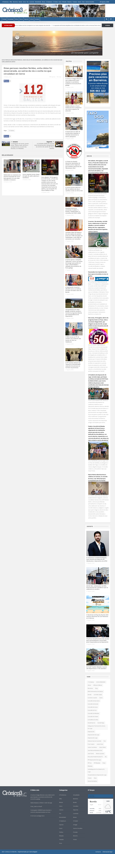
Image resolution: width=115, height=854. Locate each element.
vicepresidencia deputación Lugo (97, 775)
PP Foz (89, 763)
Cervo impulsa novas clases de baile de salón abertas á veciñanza (31, 176)
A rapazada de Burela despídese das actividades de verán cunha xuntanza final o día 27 (50, 25)
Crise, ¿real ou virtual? (36, 806)
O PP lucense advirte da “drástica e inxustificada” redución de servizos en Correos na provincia (73, 365)
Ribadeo (64, 2)
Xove (83, 2)
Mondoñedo (38, 2)
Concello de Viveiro (93, 716)
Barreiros (15, 2)
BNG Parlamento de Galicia (95, 691)
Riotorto (69, 2)
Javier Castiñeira (92, 747)
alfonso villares (97, 685)
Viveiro (79, 2)
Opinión (61, 825)
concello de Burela (93, 704)
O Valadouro (49, 2)
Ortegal (75, 825)
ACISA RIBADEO (100, 682)
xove (95, 778)
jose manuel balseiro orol (95, 750)
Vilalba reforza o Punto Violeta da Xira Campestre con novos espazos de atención (73, 108)
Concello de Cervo (93, 707)
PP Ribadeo (97, 763)
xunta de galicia (92, 781)
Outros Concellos (90, 2)
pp (105, 756)
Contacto (37, 19)
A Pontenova (5, 2)
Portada (4, 19)
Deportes (26, 19)
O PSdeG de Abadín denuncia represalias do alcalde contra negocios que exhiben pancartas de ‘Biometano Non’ (73, 165)
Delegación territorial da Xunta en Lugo (96, 727)
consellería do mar (93, 719)
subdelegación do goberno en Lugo (96, 770)
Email (59, 77)
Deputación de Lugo (93, 734)
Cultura (31, 19)
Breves (21, 19)
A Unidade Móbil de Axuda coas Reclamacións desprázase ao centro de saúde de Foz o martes (44, 146)
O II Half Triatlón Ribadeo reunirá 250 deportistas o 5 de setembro (96, 667)
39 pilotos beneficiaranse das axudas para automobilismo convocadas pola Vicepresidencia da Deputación (97, 640)
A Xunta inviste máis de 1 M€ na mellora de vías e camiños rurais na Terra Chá (74, 189)
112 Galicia (11, 130)
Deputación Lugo (92, 738)
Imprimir (53, 77)
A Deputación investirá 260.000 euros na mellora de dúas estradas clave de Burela (73, 289)
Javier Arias (100, 744)
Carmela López (98, 694)
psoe (104, 763)
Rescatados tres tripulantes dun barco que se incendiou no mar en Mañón (98, 274)
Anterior (15, 142)
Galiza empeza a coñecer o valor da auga (41, 803)
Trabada (75, 2)
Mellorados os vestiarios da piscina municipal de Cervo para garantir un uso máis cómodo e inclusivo (12, 177)
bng (96, 688)
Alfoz (11, 2)
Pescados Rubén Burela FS (95, 756)
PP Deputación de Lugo (94, 760)
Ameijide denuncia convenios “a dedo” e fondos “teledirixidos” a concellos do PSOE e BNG (73, 210)
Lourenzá (31, 2)
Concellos (75, 806)
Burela (20, 2)
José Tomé (91, 753)
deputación (91, 731)
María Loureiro (100, 753)
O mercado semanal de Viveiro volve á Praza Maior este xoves (94, 25)
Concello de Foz (92, 710)
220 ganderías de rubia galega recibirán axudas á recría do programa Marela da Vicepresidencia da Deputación (73, 313)
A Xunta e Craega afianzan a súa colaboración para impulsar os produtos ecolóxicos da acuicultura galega (74, 82)
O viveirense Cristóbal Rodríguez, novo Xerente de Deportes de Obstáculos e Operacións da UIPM (96, 559)
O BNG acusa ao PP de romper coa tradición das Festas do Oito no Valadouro (73, 339)
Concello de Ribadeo (93, 713)
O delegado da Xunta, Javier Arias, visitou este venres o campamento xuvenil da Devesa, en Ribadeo (20, 146)
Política (16, 19)
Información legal (107, 851)
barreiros (90, 688)
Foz (27, 2)
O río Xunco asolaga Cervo (37, 816)
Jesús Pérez (102, 747)
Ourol (60, 2)
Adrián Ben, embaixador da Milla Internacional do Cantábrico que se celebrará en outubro (97, 587)
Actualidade (10, 19)
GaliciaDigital (33, 852)
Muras (43, 2)
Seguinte (49, 142)
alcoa (89, 685)
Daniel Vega (101, 723)
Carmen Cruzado (92, 697)
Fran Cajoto (91, 744)
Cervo (24, 2)
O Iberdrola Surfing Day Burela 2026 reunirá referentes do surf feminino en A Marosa (97, 616)
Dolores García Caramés (94, 741)
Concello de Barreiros (94, 701)
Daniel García (91, 723)
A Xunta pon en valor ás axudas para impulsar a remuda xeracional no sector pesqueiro (72, 134)
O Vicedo (55, 2)
